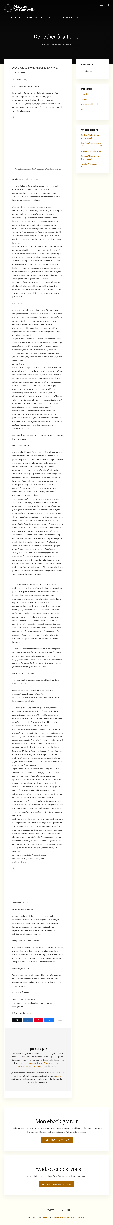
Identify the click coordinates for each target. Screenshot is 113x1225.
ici (30, 1013)
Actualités (84, 94)
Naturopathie (85, 99)
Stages (83, 109)
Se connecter (80, 1217)
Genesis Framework (59, 1217)
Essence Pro (46, 1217)
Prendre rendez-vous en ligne (56, 1184)
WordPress (71, 1217)
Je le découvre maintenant (56, 1140)
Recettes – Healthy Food (89, 104)
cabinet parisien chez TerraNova (39, 1063)
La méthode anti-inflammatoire (92, 151)
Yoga (43, 44)
